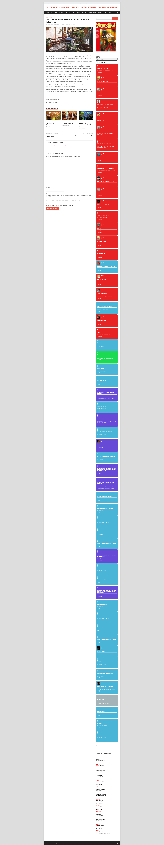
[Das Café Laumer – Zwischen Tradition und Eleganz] (69, 116)
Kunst (73, 12)
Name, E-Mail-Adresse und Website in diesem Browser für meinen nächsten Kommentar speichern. (68, 196)
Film (56, 12)
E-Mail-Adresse (50, 181)
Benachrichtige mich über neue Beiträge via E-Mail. (59, 205)
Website (48, 187)
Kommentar (49, 158)
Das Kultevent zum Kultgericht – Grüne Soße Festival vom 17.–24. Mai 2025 (85, 124)
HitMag (116, 843)
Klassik (84, 12)
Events (105, 12)
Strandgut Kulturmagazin (60, 24)
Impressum (87, 3)
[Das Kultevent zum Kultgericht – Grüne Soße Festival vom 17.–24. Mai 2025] (86, 116)
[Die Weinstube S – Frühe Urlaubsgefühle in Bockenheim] (53, 116)
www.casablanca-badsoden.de (103, 833)
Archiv (55, 3)
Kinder (99, 12)
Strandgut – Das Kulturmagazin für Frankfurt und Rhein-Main (82, 7)
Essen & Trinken (92, 12)
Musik (78, 12)
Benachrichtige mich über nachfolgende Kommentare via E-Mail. (63, 200)
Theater (61, 12)
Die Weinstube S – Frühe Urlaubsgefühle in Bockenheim (52, 123)
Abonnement (60, 3)
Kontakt (93, 3)
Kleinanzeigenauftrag (80, 3)
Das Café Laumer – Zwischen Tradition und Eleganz (69, 122)
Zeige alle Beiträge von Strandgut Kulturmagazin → (57, 145)
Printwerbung (73, 3)
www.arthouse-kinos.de (100, 760)
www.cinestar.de (99, 766)
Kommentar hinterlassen (70, 24)
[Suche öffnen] (117, 12)
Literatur (67, 12)
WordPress (110, 843)
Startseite (49, 12)
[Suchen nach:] (107, 18)
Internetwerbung (66, 3)
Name (48, 175)
